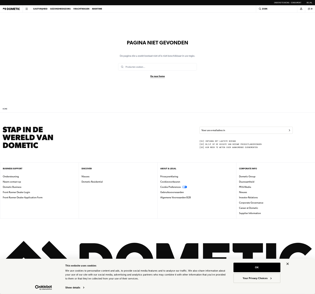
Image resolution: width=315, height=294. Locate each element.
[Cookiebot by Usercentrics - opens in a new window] (43, 287)
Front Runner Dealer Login (16, 192)
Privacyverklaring (169, 176)
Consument (296, 3)
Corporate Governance (261, 202)
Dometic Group (257, 176)
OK (257, 267)
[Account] (301, 8)
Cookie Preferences (170, 187)
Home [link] (5, 109)
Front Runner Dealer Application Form (22, 197)
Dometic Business (22, 186)
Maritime (97, 9)
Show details (72, 287)
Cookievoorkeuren (170, 181)
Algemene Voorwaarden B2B (175, 197)
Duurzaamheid (246, 181)
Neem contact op (12, 181)
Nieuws (96, 176)
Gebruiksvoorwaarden (172, 192)
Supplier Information (250, 213)
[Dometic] (11, 9)
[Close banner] (287, 264)
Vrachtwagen (81, 9)
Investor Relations (258, 197)
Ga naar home (157, 76)
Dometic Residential (102, 181)
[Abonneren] (289, 130)
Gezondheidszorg (60, 9)
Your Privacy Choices (255, 278)
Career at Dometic (259, 207)
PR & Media (255, 186)
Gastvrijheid (40, 9)
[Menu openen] (27, 8)
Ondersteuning (281, 3)
